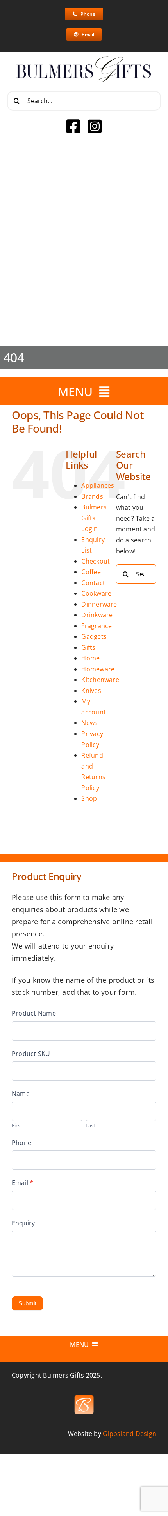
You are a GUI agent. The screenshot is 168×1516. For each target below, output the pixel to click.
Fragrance (96, 626)
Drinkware (97, 615)
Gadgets (94, 636)
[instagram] (95, 126)
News (89, 722)
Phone (21, 1142)
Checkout (95, 561)
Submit (27, 1303)
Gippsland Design (129, 1433)
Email (23, 1182)
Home (90, 658)
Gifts (88, 647)
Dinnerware (99, 604)
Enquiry (23, 1223)
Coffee (90, 571)
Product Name (34, 1013)
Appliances (97, 485)
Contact (93, 582)
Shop (89, 798)
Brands (92, 496)
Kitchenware (100, 679)
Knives (91, 690)
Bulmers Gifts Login (94, 518)
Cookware (96, 593)
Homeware (97, 669)
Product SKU (31, 1053)
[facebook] (73, 126)
